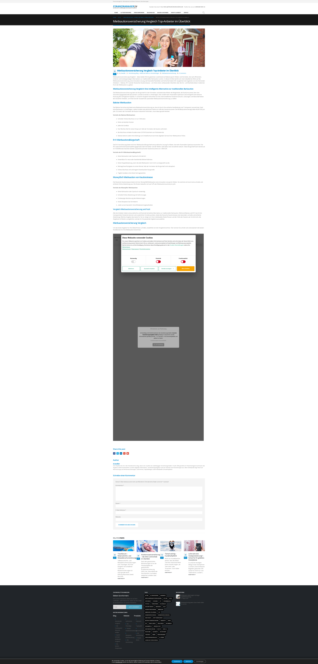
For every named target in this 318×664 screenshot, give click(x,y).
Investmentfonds (140, 630)
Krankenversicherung (150, 615)
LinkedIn (121, 453)
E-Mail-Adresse (121, 510)
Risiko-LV (165, 629)
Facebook (114, 453)
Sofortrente (129, 621)
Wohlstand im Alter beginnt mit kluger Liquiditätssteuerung (190, 596)
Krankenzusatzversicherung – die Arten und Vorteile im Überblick (150, 557)
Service (186, 12)
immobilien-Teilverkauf (151, 612)
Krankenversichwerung (164, 615)
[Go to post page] (123, 545)
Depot (170, 598)
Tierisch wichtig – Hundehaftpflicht (171, 555)
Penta (169, 620)
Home (116, 12)
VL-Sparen (161, 637)
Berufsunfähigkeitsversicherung (153, 598)
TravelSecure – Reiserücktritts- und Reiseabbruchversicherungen (127, 556)
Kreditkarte (148, 617)
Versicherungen (139, 12)
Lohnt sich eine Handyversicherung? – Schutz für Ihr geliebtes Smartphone (196, 557)
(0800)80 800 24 (200, 7)
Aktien (146, 595)
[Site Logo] (125, 7)
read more (121, 578)
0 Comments (182, 73)
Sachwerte (155, 631)
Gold (164, 606)
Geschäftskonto (149, 606)
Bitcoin (165, 598)
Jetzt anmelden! (134, 607)
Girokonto (158, 606)
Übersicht (138, 621)
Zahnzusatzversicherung (151, 640)
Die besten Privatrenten (118, 646)
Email (127, 453)
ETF (160, 601)
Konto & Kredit (176, 12)
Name (118, 503)
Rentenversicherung (150, 629)
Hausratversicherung (150, 609)
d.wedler (123, 73)
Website (118, 517)
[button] (203, 13)
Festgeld (147, 603)
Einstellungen (118, 662)
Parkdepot (163, 620)
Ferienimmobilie (167, 601)
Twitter (117, 453)
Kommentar (120, 485)
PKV (146, 623)
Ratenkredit (169, 623)
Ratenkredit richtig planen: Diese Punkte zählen (192, 602)
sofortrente (163, 631)
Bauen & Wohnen (162, 12)
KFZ (159, 612)
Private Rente (152, 623)
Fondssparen (155, 603)
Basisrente (163, 595)
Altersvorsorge (126, 12)
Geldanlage (151, 12)
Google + (124, 453)
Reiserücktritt (157, 626)
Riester (159, 629)
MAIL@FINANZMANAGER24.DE (173, 7)
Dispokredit (148, 601)
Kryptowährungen (157, 617)
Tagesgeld (139, 626)
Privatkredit (161, 623)
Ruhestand (148, 631)
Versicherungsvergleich (151, 637)
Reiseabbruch (148, 626)
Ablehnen (188, 661)
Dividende (155, 601)
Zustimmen (177, 661)
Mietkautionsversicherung (169, 73)
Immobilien (160, 609)
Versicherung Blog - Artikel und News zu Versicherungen (144, 73)
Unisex (153, 634)
